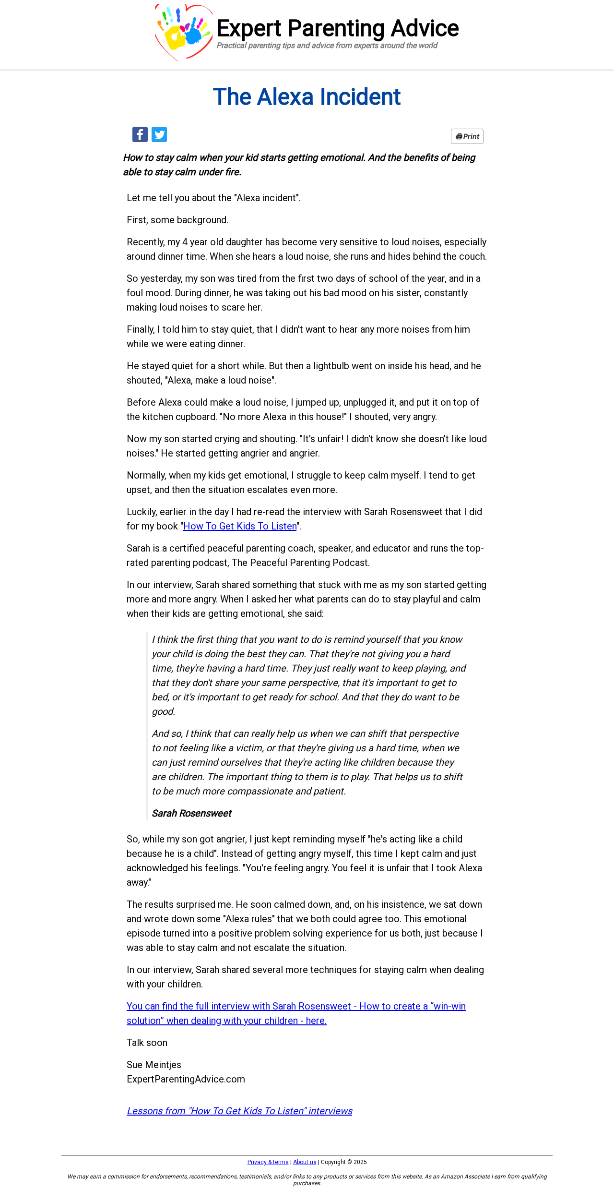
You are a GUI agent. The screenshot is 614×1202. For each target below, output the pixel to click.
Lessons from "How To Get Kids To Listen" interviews (239, 1111)
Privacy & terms (268, 1162)
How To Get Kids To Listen (239, 526)
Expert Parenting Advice (337, 32)
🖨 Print (467, 136)
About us (305, 1162)
